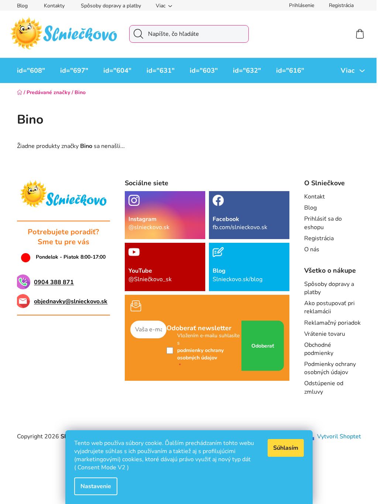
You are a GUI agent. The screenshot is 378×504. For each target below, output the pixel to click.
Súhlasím (285, 448)
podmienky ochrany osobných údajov (200, 354)
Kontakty (54, 5)
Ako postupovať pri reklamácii (329, 307)
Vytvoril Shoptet (339, 436)
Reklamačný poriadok (332, 323)
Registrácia (341, 5)
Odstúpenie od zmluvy (323, 387)
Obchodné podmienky (318, 349)
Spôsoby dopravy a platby (111, 5)
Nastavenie (95, 486)
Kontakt (314, 197)
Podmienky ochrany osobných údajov (330, 368)
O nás (311, 249)
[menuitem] (31, 70)
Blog (22, 5)
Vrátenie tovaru (324, 334)
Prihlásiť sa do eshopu (323, 223)
